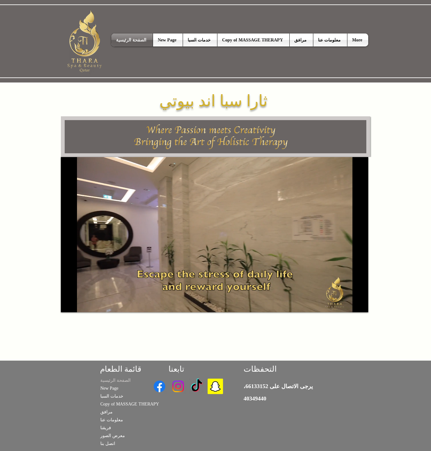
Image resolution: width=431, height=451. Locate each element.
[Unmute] (80, 304)
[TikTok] (196, 386)
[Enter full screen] (360, 304)
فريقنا (105, 427)
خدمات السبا (111, 396)
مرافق (106, 412)
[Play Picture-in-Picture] (349, 304)
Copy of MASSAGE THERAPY (120, 404)
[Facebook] (159, 386)
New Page (109, 388)
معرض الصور (112, 435)
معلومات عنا (111, 419)
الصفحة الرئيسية (115, 380)
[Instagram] (178, 386)
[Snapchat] (215, 386)
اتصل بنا (107, 443)
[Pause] (69, 304)
